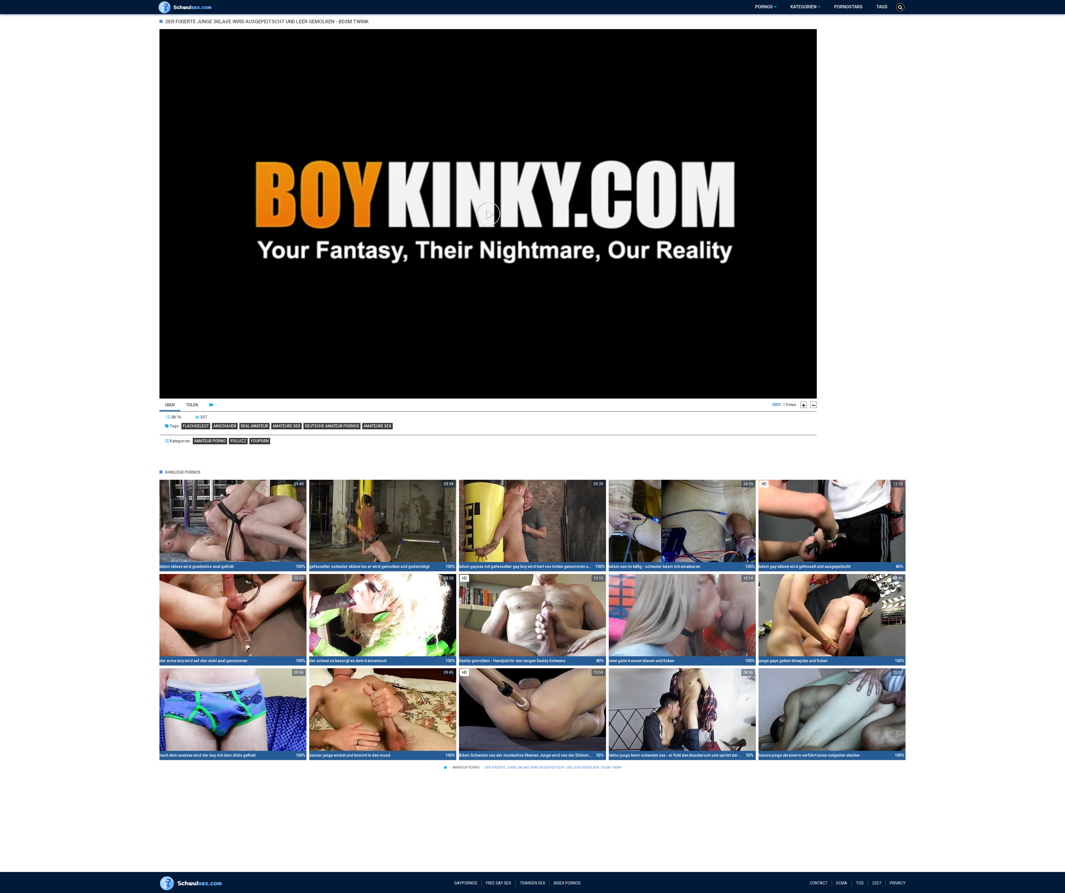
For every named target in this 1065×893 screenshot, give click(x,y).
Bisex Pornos (567, 883)
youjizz (238, 441)
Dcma (841, 883)
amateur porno (210, 441)
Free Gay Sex (498, 883)
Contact (819, 883)
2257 (876, 883)
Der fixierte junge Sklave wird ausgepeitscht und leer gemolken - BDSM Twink (553, 767)
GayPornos (465, 883)
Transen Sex (532, 883)
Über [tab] (170, 405)
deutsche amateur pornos (332, 426)
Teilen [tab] (192, 405)
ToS (860, 883)
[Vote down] (813, 405)
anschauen (224, 426)
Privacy (898, 883)
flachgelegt (196, 426)
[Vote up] (803, 405)
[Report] (211, 405)
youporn (260, 441)
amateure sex (286, 426)
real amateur (254, 426)
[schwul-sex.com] (186, 7)
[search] (900, 7)
